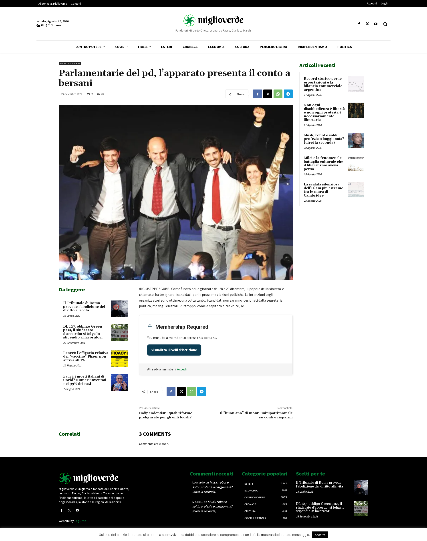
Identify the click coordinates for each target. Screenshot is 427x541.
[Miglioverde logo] (95, 478)
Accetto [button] (320, 535)
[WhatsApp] (278, 94)
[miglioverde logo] (213, 20)
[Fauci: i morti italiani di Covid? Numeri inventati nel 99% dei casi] (119, 382)
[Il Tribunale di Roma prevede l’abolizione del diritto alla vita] (119, 308)
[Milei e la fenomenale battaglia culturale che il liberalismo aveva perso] (356, 163)
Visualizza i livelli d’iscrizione (174, 350)
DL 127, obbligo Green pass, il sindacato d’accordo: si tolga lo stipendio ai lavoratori (83, 332)
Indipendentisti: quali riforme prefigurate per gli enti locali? (165, 415)
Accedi (182, 369)
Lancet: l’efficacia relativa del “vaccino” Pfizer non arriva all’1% (85, 356)
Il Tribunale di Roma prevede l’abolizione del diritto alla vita (84, 306)
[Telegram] (288, 94)
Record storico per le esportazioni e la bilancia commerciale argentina (323, 84)
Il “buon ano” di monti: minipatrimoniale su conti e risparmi (256, 415)
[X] (368, 24)
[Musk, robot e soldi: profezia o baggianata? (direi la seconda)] (356, 140)
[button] (385, 24)
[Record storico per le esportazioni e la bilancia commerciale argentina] (356, 84)
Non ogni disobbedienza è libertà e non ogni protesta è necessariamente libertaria (324, 112)
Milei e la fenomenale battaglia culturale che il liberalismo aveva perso (323, 163)
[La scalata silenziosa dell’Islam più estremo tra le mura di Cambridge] (356, 189)
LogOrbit (80, 521)
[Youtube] (376, 24)
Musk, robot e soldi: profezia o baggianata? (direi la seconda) (324, 139)
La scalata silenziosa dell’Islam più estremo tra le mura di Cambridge (323, 190)
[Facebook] (359, 24)
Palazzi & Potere (70, 63)
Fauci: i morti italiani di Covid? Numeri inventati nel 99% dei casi (84, 380)
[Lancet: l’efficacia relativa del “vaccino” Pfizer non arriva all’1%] (119, 358)
